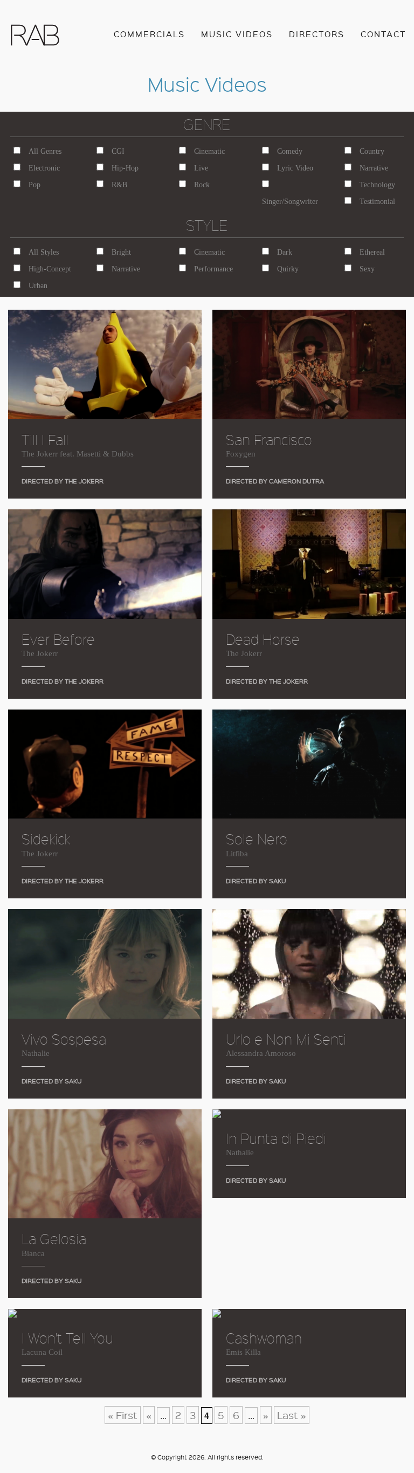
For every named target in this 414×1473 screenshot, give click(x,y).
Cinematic (209, 151)
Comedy (289, 151)
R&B (119, 185)
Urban (38, 286)
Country (372, 151)
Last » (291, 1415)
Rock (202, 185)
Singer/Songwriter (290, 201)
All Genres (45, 151)
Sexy (367, 269)
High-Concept (50, 269)
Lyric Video (295, 168)
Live (201, 168)
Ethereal (372, 252)
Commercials (149, 34)
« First (122, 1415)
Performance (213, 269)
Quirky (288, 269)
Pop (34, 185)
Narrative (374, 168)
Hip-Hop (125, 168)
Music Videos (237, 34)
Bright (121, 252)
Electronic (44, 168)
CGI (118, 151)
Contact (383, 34)
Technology (377, 185)
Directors (316, 34)
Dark (284, 252)
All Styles (44, 252)
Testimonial (377, 201)
